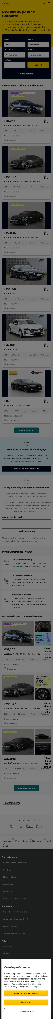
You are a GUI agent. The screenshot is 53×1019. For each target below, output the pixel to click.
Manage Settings (26, 1011)
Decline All (26, 1002)
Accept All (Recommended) (26, 993)
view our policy (35, 986)
